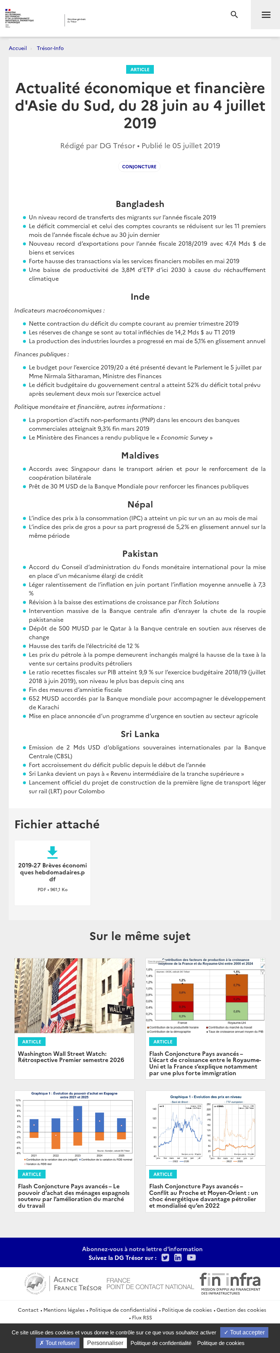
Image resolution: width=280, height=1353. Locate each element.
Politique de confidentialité (123, 1309)
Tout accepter (247, 1332)
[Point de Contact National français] (150, 1283)
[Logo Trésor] (111, 20)
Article (140, 69)
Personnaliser (105, 1343)
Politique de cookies (187, 1309)
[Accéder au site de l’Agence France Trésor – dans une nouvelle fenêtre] (62, 1283)
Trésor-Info (50, 47)
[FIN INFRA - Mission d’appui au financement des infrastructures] (230, 1283)
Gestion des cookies (241, 1309)
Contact (28, 1309)
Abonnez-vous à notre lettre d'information (142, 1249)
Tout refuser (60, 1343)
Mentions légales (64, 1309)
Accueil (18, 47)
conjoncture (139, 166)
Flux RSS (142, 1317)
